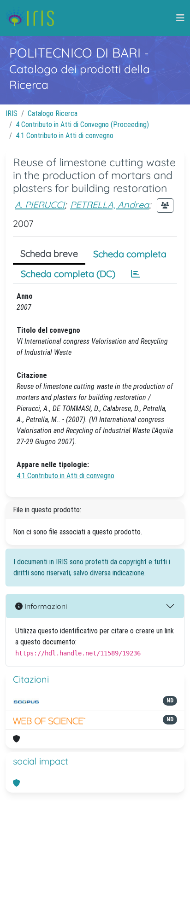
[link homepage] (33, 18)
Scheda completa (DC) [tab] (68, 273)
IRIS (12, 113)
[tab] (135, 274)
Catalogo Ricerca (52, 113)
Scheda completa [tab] (129, 254)
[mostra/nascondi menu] (180, 18)
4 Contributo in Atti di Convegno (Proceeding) (82, 124)
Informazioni (45, 606)
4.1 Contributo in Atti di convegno (64, 135)
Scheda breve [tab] (49, 253)
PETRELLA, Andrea (109, 204)
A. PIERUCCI (40, 204)
